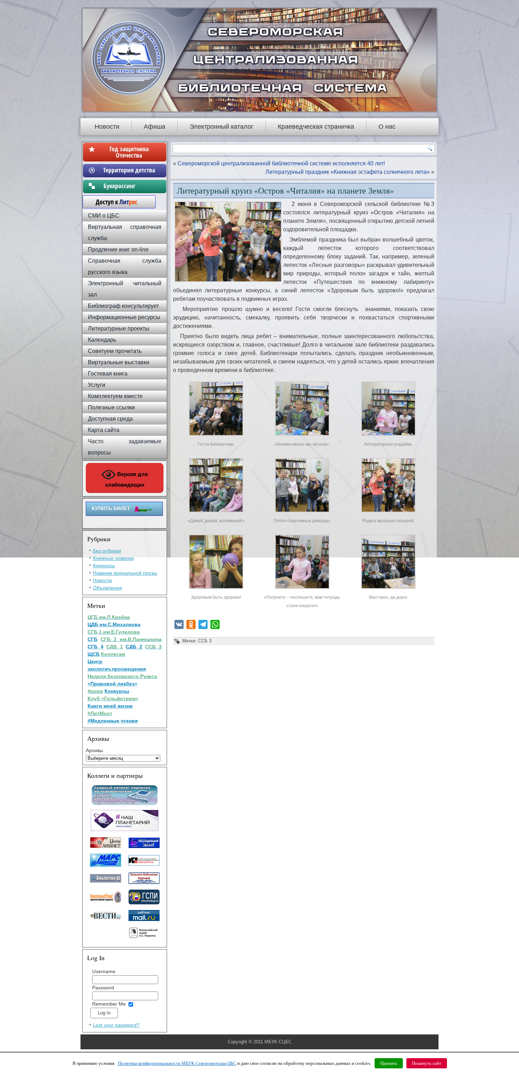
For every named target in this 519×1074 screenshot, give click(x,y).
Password (103, 987)
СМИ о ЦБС (103, 216)
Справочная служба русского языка (124, 266)
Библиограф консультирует (123, 306)
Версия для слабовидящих (126, 479)
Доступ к (113, 201)
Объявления (107, 588)
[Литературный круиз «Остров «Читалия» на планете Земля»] (216, 436)
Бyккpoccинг (129, 186)
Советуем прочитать (115, 351)
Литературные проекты (118, 328)
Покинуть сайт (426, 1063)
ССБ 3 (204, 640)
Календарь (102, 340)
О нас (386, 126)
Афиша (154, 126)
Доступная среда (110, 419)
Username (103, 971)
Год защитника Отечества (129, 152)
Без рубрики (107, 551)
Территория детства (129, 170)
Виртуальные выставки (118, 362)
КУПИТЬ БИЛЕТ (111, 508)
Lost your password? (116, 1025)
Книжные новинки (113, 558)
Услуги (96, 385)
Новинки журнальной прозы (125, 573)
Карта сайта (103, 430)
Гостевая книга (107, 374)
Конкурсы (104, 565)
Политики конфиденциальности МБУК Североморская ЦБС (177, 1063)
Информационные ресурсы (124, 317)
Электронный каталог (221, 126)
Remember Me (109, 1004)
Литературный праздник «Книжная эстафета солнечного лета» (348, 172)
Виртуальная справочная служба (124, 232)
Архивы (94, 750)
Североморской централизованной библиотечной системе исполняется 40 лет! (281, 163)
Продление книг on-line (118, 249)
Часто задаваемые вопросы (124, 447)
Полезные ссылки (111, 407)
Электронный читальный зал (124, 289)
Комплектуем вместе (115, 396)
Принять (388, 1063)
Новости (107, 126)
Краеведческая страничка (316, 126)
